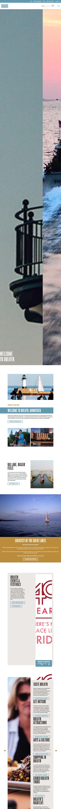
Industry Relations (50, 1)
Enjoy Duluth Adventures (41, 716)
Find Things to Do (13, 483)
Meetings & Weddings (37, 1)
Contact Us (57, 1)
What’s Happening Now (17, 602)
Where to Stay (37, 444)
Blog (31, 1)
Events (11, 444)
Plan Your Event (16, 606)
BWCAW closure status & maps (38, 555)
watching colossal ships (15, 473)
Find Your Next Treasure (41, 775)
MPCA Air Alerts (29, 555)
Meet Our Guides (39, 796)
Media (44, 1)
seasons (23, 476)
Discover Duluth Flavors (41, 698)
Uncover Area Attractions (41, 736)
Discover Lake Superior (30, 559)
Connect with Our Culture (41, 754)
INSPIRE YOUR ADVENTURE (15, 421)
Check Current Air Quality (21, 555)
